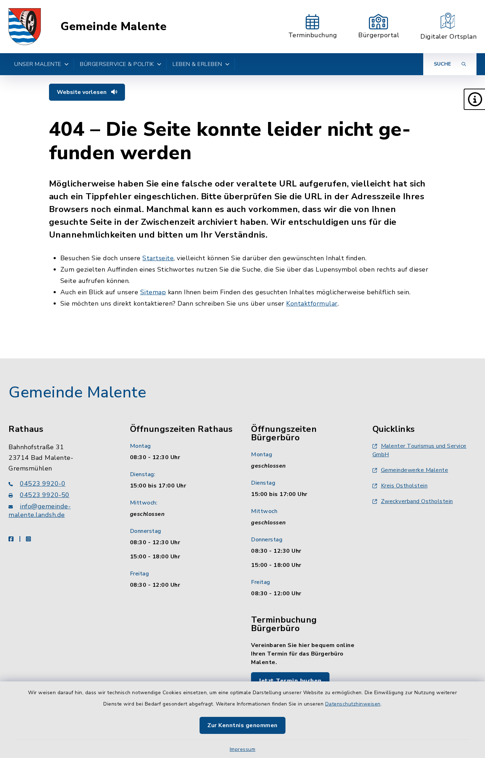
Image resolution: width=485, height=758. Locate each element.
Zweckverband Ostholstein (417, 501)
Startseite (158, 258)
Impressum (243, 749)
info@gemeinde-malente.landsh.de (40, 510)
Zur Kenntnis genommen (242, 725)
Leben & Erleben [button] (197, 64)
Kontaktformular (312, 303)
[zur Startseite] (25, 27)
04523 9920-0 (42, 483)
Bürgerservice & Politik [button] (117, 64)
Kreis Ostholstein (404, 486)
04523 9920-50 (45, 495)
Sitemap (153, 292)
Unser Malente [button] (37, 64)
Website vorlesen (82, 92)
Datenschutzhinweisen (353, 704)
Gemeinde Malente (113, 26)
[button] (474, 99)
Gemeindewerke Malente (414, 470)
